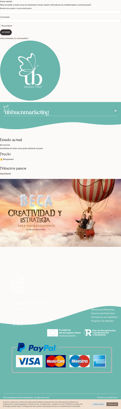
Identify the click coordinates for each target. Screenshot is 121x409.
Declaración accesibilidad (104, 317)
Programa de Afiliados (102, 321)
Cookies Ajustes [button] (98, 404)
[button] (115, 111)
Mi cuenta (18, 325)
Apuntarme (5, 174)
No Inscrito (5, 145)
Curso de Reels (20, 313)
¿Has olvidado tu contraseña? (14, 39)
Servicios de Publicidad (103, 313)
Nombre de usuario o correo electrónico (16, 8)
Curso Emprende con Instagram (29, 317)
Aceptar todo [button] (112, 404)
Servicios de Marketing (102, 310)
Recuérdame (7, 26)
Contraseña (5, 17)
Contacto (18, 321)
